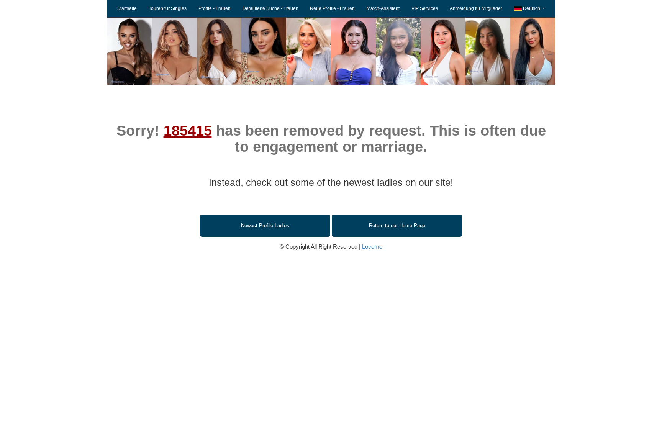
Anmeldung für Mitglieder (476, 8)
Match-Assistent (383, 8)
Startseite (127, 8)
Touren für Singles (168, 8)
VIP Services (424, 8)
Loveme (372, 246)
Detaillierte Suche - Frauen (270, 8)
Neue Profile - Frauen (332, 8)
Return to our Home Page (397, 225)
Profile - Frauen (214, 8)
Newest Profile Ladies (265, 225)
